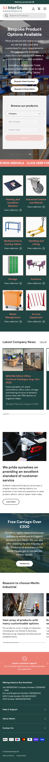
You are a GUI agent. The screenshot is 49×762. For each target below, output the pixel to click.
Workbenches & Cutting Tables (13, 242)
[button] (39, 9)
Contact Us (24, 563)
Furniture (36, 279)
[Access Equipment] (36, 300)
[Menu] (45, 9)
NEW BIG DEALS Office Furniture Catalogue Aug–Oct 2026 (22, 379)
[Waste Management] (13, 300)
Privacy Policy (21, 756)
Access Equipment (36, 316)
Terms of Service (8, 756)
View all (43, 342)
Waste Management (13, 316)
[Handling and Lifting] (36, 227)
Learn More (11, 502)
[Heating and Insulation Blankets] (13, 185)
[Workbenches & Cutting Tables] (13, 227)
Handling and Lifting (36, 242)
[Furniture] (36, 265)
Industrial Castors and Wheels (36, 201)
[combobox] (24, 15)
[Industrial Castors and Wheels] (36, 185)
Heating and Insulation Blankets (13, 202)
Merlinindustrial (13, 752)
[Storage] (13, 265)
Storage (12, 279)
